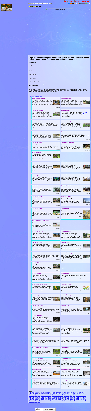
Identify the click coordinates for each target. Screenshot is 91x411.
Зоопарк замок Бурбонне (68, 121)
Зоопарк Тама (35, 338)
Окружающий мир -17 (46, 396)
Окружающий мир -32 (46, 399)
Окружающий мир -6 (34, 393)
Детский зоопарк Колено (38, 98)
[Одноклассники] (71, 3)
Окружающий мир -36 (34, 400)
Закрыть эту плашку (49, 409)
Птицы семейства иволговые (40, 284)
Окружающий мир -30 (81, 398)
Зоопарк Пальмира (66, 294)
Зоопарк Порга (65, 305)
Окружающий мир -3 (56, 392)
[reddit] (78, 3)
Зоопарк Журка (65, 208)
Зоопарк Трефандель (37, 358)
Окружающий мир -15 (81, 394)
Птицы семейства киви (38, 152)
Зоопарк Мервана (36, 273)
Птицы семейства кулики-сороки (40, 220)
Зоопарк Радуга (36, 294)
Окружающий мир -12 (46, 394)
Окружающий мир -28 (57, 398)
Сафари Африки (36, 369)
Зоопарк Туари (65, 347)
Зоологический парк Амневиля (69, 131)
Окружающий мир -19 (69, 396)
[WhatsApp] (86, 3)
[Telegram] (87, 3)
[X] (73, 3)
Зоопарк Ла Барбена (37, 231)
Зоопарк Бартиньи (37, 131)
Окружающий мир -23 (57, 397)
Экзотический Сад (66, 98)
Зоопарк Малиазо (66, 231)
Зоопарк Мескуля (66, 284)
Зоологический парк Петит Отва (40, 121)
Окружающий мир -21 (34, 397)
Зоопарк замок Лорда (37, 110)
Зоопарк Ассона (65, 163)
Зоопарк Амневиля (37, 142)
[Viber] (84, 3)
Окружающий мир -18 (57, 396)
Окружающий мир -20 (81, 396)
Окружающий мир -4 (67, 392)
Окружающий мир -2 (45, 392)
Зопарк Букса (65, 380)
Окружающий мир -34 (69, 399)
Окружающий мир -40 (81, 400)
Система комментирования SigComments (35, 96)
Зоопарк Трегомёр (66, 358)
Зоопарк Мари (65, 273)
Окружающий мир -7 (45, 393)
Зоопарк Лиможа (36, 253)
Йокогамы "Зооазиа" (67, 196)
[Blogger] (74, 3)
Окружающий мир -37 (46, 400)
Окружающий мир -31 (34, 399)
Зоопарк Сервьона (37, 315)
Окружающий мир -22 (46, 397)
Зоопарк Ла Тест (65, 242)
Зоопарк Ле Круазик (37, 242)
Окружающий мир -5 (78, 392)
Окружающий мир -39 (69, 400)
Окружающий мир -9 (67, 393)
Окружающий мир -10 (78, 393)
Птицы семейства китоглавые (40, 347)
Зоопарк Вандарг (66, 185)
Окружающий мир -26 (34, 398)
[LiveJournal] (80, 3)
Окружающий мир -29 (69, 398)
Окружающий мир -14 (69, 394)
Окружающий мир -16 (34, 396)
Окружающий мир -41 (34, 402)
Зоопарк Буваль (36, 175)
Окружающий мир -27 (46, 398)
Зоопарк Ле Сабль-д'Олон (68, 253)
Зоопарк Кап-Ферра (37, 208)
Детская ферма (65, 110)
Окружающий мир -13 (57, 394)
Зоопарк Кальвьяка (37, 196)
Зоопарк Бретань (66, 175)
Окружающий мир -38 (57, 400)
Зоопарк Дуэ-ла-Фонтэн (67, 142)
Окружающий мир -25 (81, 397)
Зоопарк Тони (65, 338)
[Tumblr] (82, 3)
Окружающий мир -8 (56, 393)
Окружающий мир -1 (34, 392)
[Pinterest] (89, 3)
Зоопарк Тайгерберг (37, 326)
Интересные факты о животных (77, 1)
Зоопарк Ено (35, 185)
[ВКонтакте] (69, 3)
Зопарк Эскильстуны (37, 380)
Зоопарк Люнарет (36, 262)
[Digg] (76, 3)
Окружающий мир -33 (57, 399)
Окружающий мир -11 (34, 394)
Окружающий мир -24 (69, 397)
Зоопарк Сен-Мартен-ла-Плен (69, 326)
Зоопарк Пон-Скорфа (37, 305)
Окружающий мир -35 (81, 399)
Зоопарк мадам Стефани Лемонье (70, 369)
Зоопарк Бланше (36, 163)
